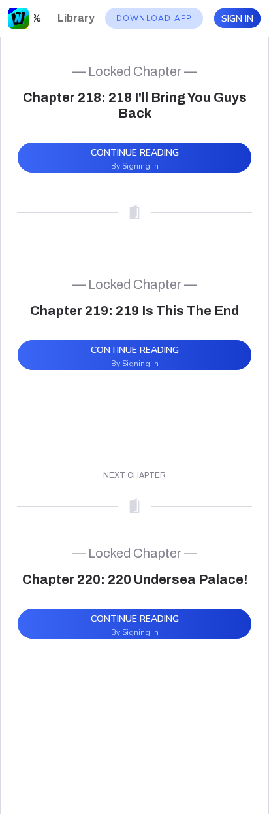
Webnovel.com (18, 18)
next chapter (134, 475)
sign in (237, 18)
